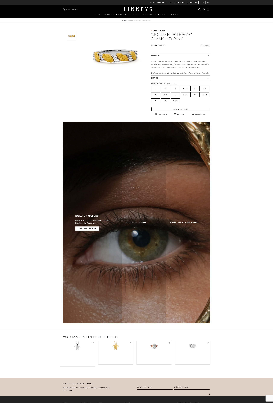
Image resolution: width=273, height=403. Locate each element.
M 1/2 (165, 94)
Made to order (159, 30)
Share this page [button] (200, 114)
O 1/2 (205, 94)
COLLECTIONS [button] (148, 15)
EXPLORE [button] (108, 15)
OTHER (175, 101)
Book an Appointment (157, 2)
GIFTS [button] (136, 15)
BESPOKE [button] (162, 15)
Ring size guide (170, 83)
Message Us (180, 2)
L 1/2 (205, 88)
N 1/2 (185, 94)
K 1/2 (185, 88)
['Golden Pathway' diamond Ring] (72, 36)
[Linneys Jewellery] (138, 9)
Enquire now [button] (181, 109)
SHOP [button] (98, 15)
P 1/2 (165, 101)
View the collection (87, 228)
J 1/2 (165, 88)
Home (124, 20)
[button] (156, 114)
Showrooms (193, 2)
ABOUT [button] (174, 15)
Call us (171, 2)
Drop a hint (180, 114)
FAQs (202, 2)
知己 (208, 2)
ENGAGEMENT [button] (122, 15)
